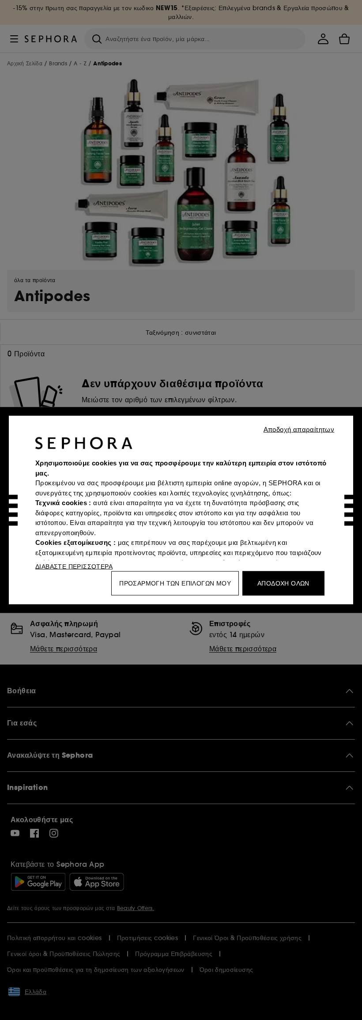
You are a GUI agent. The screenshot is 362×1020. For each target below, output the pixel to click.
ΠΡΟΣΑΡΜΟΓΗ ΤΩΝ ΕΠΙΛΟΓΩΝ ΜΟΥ (175, 583)
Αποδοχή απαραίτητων (299, 429)
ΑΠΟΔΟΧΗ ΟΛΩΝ (283, 583)
